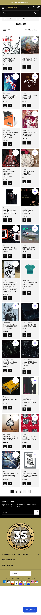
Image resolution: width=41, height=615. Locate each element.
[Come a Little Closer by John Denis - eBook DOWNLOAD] (30, 423)
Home (5, 19)
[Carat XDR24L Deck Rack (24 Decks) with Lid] (30, 349)
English (14, 573)
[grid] (5, 30)
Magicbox (16, 578)
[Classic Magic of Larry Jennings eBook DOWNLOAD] (11, 423)
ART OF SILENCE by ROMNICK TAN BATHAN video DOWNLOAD (9, 174)
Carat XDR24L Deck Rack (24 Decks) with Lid (29, 364)
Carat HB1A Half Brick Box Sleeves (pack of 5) (29, 327)
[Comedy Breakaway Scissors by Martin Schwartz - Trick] (11, 460)
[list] (9, 30)
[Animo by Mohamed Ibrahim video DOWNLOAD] (30, 82)
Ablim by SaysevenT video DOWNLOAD (29, 59)
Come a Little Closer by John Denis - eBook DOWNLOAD (29, 438)
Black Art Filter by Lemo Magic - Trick (10, 248)
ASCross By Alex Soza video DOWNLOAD (28, 173)
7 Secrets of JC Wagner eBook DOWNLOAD (9, 60)
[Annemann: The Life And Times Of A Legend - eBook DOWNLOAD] (11, 119)
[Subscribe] (36, 512)
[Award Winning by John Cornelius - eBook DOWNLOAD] (11, 197)
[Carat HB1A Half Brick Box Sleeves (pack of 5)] (30, 312)
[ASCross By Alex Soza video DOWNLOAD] (30, 158)
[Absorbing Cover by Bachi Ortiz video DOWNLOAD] (11, 82)
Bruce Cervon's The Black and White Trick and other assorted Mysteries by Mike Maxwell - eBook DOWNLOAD (10, 287)
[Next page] (28, 491)
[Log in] (29, 7)
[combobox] (20, 13)
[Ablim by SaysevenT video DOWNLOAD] (30, 45)
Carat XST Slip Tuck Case (10, 400)
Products (13, 19)
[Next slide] (37, 2)
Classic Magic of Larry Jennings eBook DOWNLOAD (10, 438)
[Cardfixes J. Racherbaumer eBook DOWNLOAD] (30, 386)
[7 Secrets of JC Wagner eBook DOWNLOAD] (11, 45)
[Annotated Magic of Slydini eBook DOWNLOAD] (30, 119)
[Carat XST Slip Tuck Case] (11, 386)
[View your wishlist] (34, 7)
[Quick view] (10, 68)
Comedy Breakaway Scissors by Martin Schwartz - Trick (10, 475)
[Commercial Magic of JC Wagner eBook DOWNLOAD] (30, 460)
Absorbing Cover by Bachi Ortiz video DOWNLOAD (10, 97)
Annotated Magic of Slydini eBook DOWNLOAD (30, 134)
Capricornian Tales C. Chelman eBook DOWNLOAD (10, 327)
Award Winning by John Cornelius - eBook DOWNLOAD (9, 212)
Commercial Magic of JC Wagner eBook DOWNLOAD (30, 475)
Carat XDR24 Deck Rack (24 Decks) (10, 363)
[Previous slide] (4, 2)
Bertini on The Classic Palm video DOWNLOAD (29, 212)
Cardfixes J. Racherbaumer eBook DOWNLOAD (29, 401)
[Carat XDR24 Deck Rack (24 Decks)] (11, 349)
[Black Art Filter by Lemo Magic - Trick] (11, 234)
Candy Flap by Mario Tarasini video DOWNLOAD (29, 284)
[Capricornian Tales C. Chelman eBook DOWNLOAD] (11, 312)
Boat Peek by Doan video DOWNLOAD (29, 248)
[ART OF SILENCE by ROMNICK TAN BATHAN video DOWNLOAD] (11, 158)
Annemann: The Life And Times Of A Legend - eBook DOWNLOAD (10, 135)
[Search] (35, 13)
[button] (4, 7)
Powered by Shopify (27, 578)
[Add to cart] (5, 68)
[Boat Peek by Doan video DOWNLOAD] (30, 234)
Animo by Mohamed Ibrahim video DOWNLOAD (29, 97)
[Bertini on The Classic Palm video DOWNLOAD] (30, 197)
